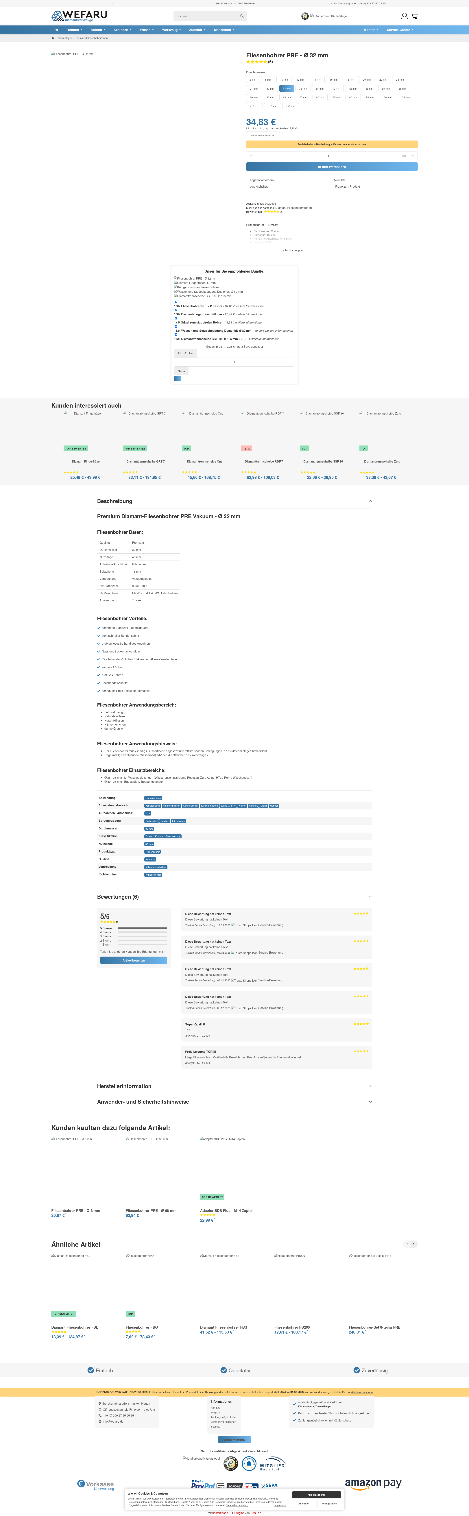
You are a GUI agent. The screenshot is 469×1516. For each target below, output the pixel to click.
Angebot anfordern (262, 180)
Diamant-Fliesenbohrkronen (293, 208)
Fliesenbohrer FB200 (292, 1327)
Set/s (181, 371)
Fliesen (242, 805)
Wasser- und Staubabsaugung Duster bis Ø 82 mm (212, 330)
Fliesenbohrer (152, 851)
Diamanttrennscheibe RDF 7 (264, 462)
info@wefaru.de (113, 1421)
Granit (264, 805)
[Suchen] (242, 16)
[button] (332, 61)
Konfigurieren (329, 1503)
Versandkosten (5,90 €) (284, 128)
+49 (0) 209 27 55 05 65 (371, 3)
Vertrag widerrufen (234, 1439)
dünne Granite (228, 805)
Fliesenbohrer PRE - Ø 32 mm (198, 306)
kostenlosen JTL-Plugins (228, 1513)
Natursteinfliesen (171, 805)
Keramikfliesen (190, 805)
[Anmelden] (404, 16)
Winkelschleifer (153, 874)
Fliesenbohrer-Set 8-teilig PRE (374, 1327)
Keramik (253, 805)
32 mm (149, 828)
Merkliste (340, 180)
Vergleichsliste (259, 186)
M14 (147, 813)
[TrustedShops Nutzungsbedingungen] (244, 925)
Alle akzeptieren (317, 1494)
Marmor (274, 805)
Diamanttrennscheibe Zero (382, 462)
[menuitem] (56, 29)
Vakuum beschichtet (155, 867)
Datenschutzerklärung (237, 1505)
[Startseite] (52, 37)
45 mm (149, 844)
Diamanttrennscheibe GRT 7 (145, 462)
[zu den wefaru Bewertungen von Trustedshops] (231, 1463)
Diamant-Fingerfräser (86, 462)
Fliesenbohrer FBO (142, 1327)
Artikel (185, 353)
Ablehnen (303, 1503)
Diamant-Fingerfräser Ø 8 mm (198, 314)
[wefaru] (79, 16)
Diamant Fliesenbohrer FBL (74, 1327)
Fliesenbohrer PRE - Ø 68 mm (151, 1210)
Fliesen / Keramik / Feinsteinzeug (162, 836)
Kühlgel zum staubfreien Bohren (198, 322)
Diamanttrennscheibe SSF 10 (323, 462)
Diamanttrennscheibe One (204, 462)
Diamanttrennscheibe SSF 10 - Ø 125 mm (206, 339)
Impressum (280, 1505)
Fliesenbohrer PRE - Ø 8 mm (75, 1210)
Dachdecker (151, 821)
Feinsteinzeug (152, 805)
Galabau (164, 821)
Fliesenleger (178, 821)
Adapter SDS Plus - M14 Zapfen (227, 1210)
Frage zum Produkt (347, 186)
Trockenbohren (153, 798)
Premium (150, 859)
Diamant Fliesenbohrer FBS (223, 1327)
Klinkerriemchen (209, 805)
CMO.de (255, 1513)
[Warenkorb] (414, 16)
